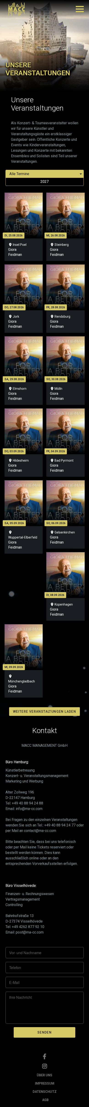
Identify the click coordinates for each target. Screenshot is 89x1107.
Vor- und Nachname (25, 952)
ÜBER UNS (44, 1075)
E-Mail (14, 982)
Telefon (15, 967)
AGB (45, 1100)
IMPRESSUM (44, 1083)
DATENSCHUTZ (45, 1091)
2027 (44, 181)
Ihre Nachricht (20, 997)
